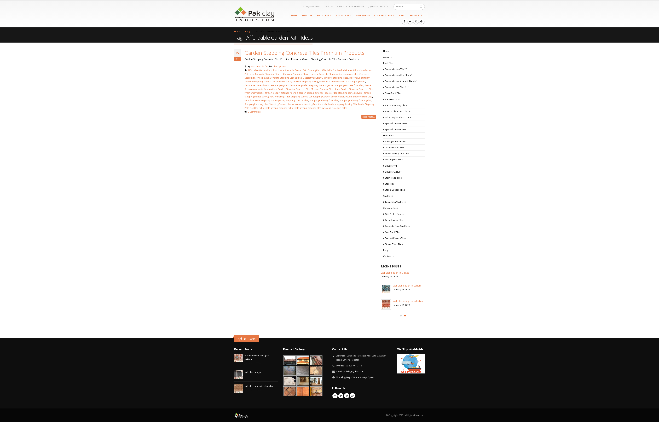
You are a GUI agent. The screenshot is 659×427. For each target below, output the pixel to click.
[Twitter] (410, 21)
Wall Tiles (362, 15)
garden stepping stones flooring (281, 92)
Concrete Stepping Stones (268, 74)
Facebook (335, 395)
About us (307, 15)
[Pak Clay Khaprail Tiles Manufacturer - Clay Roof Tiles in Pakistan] (254, 13)
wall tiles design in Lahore (407, 285)
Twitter (340, 395)
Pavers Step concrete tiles (358, 96)
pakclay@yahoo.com (354, 371)
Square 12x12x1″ (393, 171)
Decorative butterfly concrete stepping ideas (325, 77)
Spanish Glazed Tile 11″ (397, 129)
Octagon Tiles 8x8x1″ (395, 147)
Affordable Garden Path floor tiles (265, 70)
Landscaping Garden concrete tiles (326, 96)
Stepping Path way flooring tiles (355, 100)
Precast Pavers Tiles (395, 238)
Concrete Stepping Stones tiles (286, 77)
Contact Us (415, 15)
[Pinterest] (416, 21)
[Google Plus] (421, 21)
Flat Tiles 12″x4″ (393, 99)
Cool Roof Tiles (392, 232)
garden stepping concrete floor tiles (345, 85)
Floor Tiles (342, 15)
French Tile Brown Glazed (398, 111)
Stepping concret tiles (297, 100)
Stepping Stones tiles (280, 104)
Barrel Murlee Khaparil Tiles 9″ (400, 81)
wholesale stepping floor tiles (307, 104)
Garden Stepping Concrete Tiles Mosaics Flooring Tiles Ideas (309, 89)
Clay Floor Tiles (312, 6)
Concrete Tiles (383, 15)
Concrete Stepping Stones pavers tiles (338, 74)
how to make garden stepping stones (289, 96)
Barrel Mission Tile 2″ (396, 69)
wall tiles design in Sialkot (395, 272)
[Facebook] (404, 21)
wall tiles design (253, 372)
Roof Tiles (323, 15)
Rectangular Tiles (394, 159)
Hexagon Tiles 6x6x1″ (396, 141)
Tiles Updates (280, 66)
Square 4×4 (391, 165)
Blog (401, 15)
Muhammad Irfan (259, 66)
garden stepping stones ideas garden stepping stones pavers (330, 92)
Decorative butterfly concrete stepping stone (342, 81)
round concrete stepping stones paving (265, 100)
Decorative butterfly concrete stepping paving (295, 81)
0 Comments (254, 111)
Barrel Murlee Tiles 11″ (396, 87)
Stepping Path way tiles (256, 104)
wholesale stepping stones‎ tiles (304, 108)
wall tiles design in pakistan (408, 301)
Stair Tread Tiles (393, 177)
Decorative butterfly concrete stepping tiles (267, 85)
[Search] (421, 7)
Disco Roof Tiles (393, 93)
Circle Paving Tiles (394, 219)
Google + (352, 395)
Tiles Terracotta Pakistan (351, 6)
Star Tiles (390, 183)
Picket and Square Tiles (397, 153)
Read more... (368, 116)
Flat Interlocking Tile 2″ (396, 105)
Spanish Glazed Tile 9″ (396, 123)
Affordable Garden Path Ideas (337, 70)
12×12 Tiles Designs (395, 213)
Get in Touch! (247, 339)
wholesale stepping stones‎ (273, 108)
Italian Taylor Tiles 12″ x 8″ (398, 117)
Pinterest (346, 395)
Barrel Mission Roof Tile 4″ (398, 75)
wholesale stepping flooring (338, 104)
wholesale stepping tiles (334, 108)
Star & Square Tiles (395, 189)
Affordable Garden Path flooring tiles (302, 70)
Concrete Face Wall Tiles (397, 225)
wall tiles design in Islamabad (259, 386)
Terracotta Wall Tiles (395, 201)
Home (294, 15)
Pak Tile (329, 6)
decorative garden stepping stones (308, 85)
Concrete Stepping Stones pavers (300, 74)
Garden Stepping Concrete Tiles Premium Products (304, 52)
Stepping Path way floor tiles (323, 100)
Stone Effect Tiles (394, 244)
